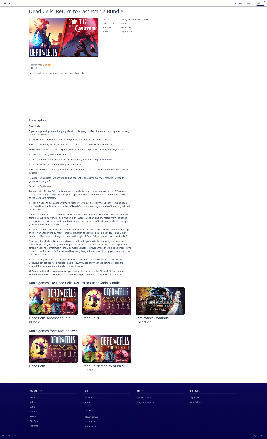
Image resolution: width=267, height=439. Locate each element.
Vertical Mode (89, 426)
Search (250, 3)
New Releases (196, 402)
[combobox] (260, 3)
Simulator (87, 397)
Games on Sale (144, 397)
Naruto (33, 411)
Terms (262, 436)
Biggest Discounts (145, 402)
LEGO (32, 407)
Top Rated (195, 397)
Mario (32, 397)
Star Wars (34, 421)
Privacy (253, 436)
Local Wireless (90, 421)
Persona (34, 416)
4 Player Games (90, 417)
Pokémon (34, 425)
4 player (239, 3)
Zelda (32, 402)
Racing (86, 402)
